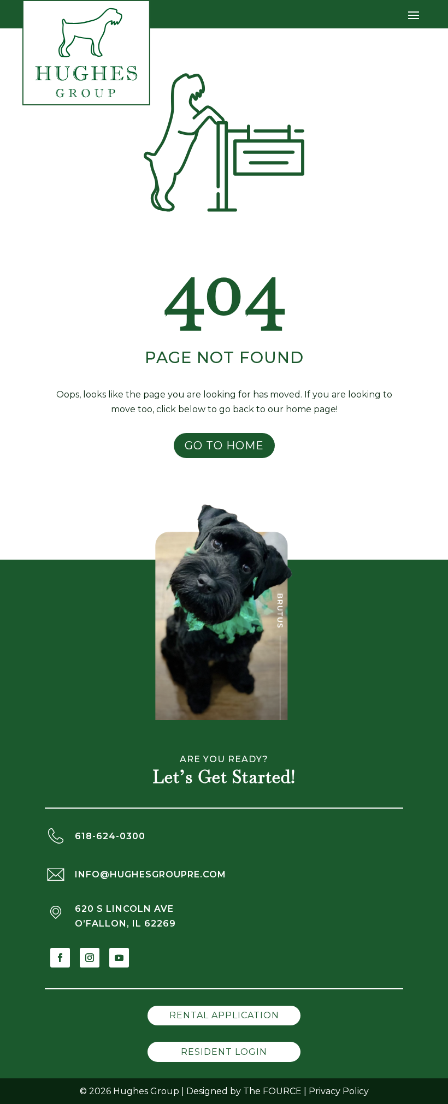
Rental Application (224, 1015)
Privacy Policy (339, 1091)
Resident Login (224, 1052)
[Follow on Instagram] (89, 958)
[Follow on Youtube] (119, 958)
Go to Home (224, 445)
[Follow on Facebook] (60, 958)
